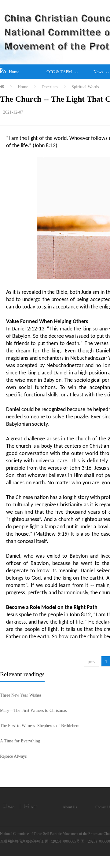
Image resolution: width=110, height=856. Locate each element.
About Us (70, 807)
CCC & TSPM (59, 72)
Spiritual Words (85, 87)
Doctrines (50, 87)
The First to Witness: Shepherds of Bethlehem (39, 725)
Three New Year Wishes (20, 695)
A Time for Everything (20, 741)
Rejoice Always (13, 756)
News (99, 72)
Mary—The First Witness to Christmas (33, 710)
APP (34, 807)
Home (14, 72)
